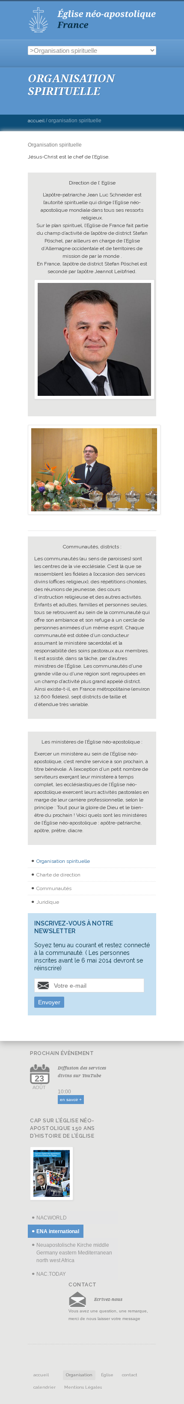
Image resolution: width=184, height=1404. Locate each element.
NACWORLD (51, 1218)
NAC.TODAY (51, 1274)
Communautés (53, 888)
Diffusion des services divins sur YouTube (82, 1071)
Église (107, 1374)
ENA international (57, 1231)
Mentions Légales (83, 1387)
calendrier (44, 1387)
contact (129, 1374)
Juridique (47, 902)
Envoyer (49, 1002)
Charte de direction (58, 875)
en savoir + (71, 1099)
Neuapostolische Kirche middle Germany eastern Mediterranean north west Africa (74, 1252)
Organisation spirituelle (63, 861)
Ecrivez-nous (108, 1299)
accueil (41, 1374)
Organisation (79, 1374)
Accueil (36, 121)
